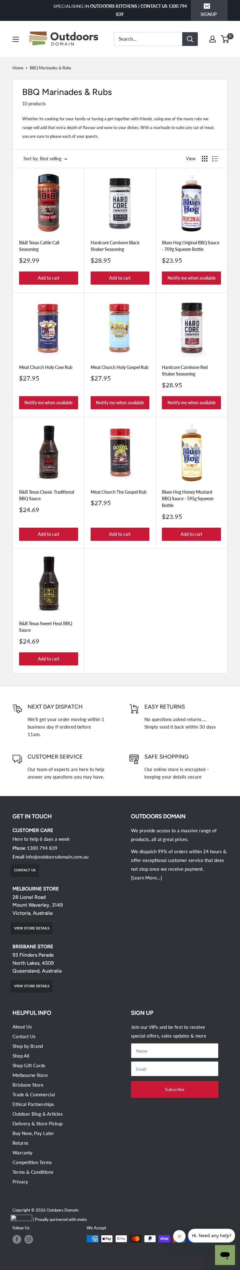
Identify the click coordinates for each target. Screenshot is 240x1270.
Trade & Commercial (33, 1094)
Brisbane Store (27, 1085)
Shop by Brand (27, 1046)
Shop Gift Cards (28, 1065)
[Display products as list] (215, 159)
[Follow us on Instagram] (28, 1239)
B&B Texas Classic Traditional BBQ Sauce (46, 495)
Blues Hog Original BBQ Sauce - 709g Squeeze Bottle (190, 246)
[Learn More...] (146, 877)
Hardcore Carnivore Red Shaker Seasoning (185, 371)
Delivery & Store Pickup (37, 1123)
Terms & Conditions (32, 1172)
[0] (225, 39)
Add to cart (48, 278)
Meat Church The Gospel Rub (119, 492)
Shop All (20, 1055)
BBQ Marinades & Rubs (50, 67)
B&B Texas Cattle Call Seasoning (39, 246)
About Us (22, 1026)
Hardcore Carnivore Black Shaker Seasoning (115, 246)
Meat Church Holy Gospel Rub (119, 367)
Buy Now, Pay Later (33, 1133)
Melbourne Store (30, 1075)
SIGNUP (209, 14)
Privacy (20, 1181)
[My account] (212, 39)
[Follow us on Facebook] (16, 1239)
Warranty (22, 1152)
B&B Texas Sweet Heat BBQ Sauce (45, 627)
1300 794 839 (42, 848)
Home (17, 67)
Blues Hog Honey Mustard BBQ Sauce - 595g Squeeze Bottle (187, 498)
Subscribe (174, 1089)
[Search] (190, 39)
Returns (20, 1143)
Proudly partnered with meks (61, 1219)
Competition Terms (32, 1162)
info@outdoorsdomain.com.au (57, 856)
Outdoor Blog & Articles (37, 1114)
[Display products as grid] (205, 159)
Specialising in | (120, 10)
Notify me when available (192, 278)
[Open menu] (15, 39)
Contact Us (24, 1036)
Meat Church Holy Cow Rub (45, 367)
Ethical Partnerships (33, 1104)
